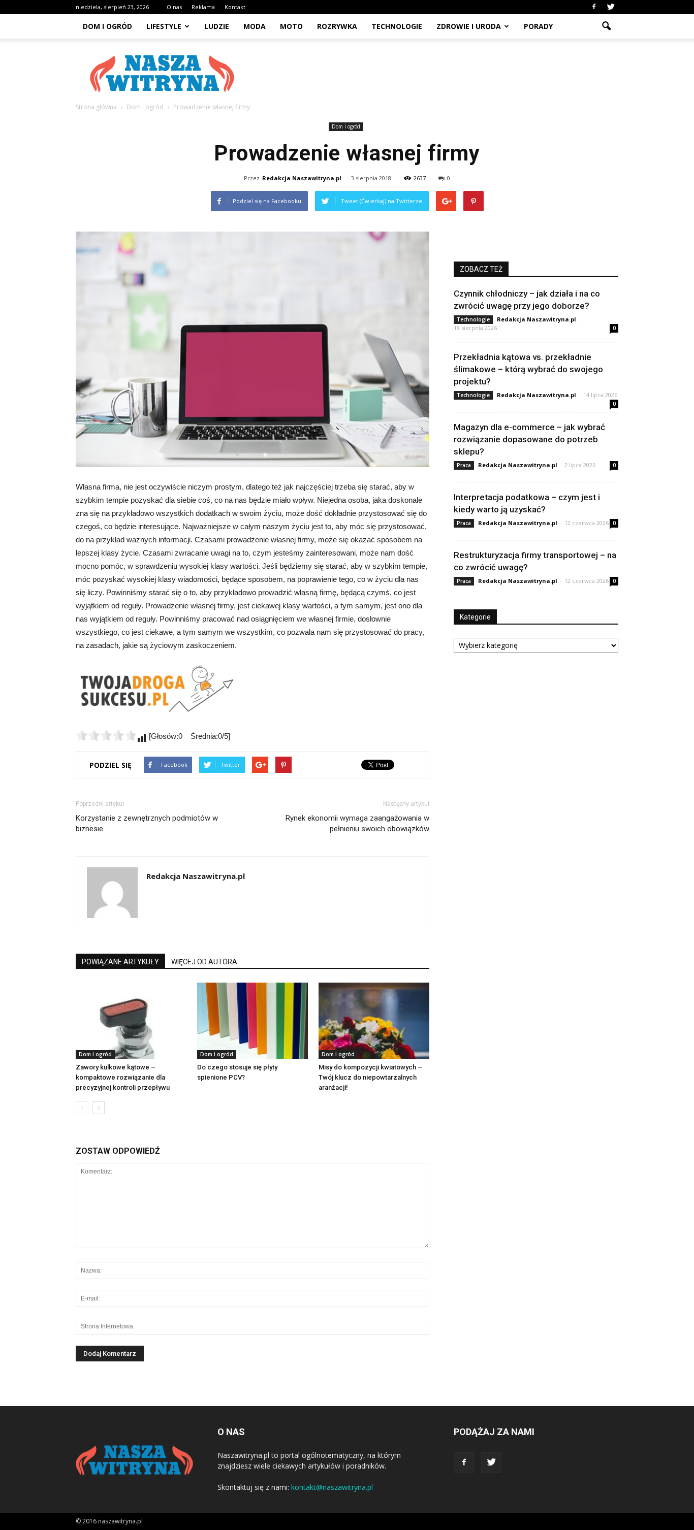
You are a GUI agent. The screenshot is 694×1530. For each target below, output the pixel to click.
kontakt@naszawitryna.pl (332, 1487)
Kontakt (235, 7)
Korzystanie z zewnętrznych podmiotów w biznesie (147, 823)
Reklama (203, 7)
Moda (254, 26)
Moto (291, 26)
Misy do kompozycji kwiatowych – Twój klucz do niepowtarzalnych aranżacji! (370, 1077)
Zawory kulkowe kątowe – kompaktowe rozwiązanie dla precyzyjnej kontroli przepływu (123, 1077)
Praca (464, 465)
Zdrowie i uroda (468, 26)
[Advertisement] (433, 73)
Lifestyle (163, 26)
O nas (174, 7)
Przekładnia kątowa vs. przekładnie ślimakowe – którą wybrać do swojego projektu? (528, 369)
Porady (538, 26)
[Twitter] (610, 7)
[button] (606, 26)
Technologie (396, 26)
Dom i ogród (107, 26)
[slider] (106, 735)
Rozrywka (337, 26)
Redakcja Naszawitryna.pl (301, 178)
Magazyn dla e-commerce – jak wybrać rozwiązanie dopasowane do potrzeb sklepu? (529, 439)
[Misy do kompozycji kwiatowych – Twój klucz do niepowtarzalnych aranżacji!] (374, 1021)
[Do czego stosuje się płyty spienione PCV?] (252, 1021)
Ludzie (216, 26)
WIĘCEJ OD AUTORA (204, 962)
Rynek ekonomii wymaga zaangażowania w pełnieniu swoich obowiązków (357, 823)
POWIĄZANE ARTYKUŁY (120, 962)
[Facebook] (594, 7)
